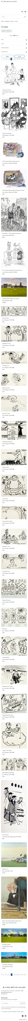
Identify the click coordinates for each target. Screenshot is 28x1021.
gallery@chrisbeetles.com (6, 992)
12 (21, 59)
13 (23, 59)
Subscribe (23, 1003)
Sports (12, 21)
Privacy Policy (23, 1007)
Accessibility (14, 1011)
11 (19, 59)
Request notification (6, 31)
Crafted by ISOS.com (23, 1019)
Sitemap (22, 1011)
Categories (7, 21)
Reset (19, 56)
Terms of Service (6, 1008)
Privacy (18, 1011)
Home (2, 21)
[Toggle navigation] (25, 11)
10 (17, 59)
